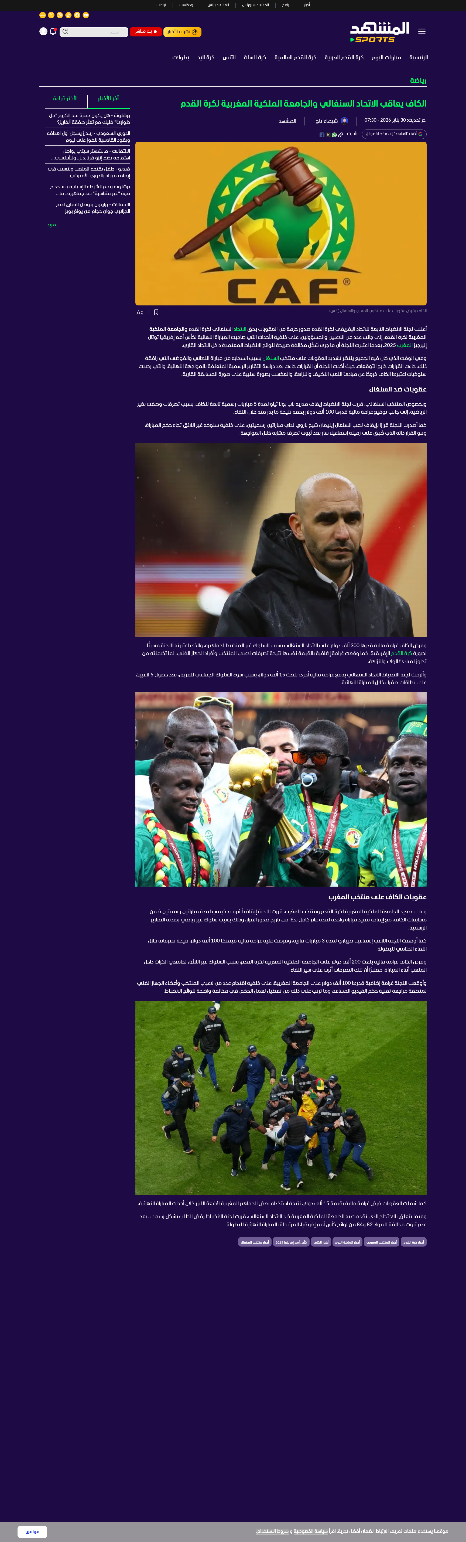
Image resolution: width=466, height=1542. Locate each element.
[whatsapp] (334, 134)
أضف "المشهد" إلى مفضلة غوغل (391, 134)
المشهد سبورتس (255, 5)
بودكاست (186, 5)
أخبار (307, 5)
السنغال (270, 358)
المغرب (405, 345)
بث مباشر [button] (143, 31)
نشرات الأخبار (178, 32)
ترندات (161, 5)
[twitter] (328, 134)
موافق (32, 1532)
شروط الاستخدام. (272, 1531)
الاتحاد (240, 329)
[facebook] (322, 134)
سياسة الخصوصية (311, 1531)
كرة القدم (401, 653)
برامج (286, 5)
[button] (233, 81)
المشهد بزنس (218, 5)
